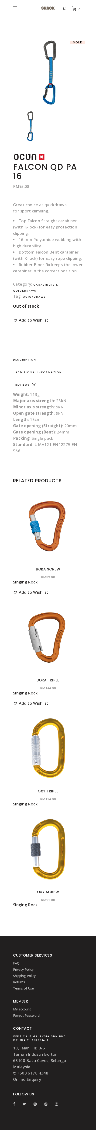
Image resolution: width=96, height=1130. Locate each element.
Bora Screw (48, 569)
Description (24, 359)
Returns (19, 982)
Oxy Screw (48, 891)
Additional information (38, 372)
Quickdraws (34, 297)
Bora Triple (48, 680)
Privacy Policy (23, 969)
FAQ (16, 963)
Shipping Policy (24, 976)
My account (22, 1009)
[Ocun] (29, 159)
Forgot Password (26, 1015)
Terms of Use (23, 988)
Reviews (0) (26, 385)
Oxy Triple (48, 791)
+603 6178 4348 (32, 1073)
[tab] (48, 360)
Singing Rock (25, 582)
